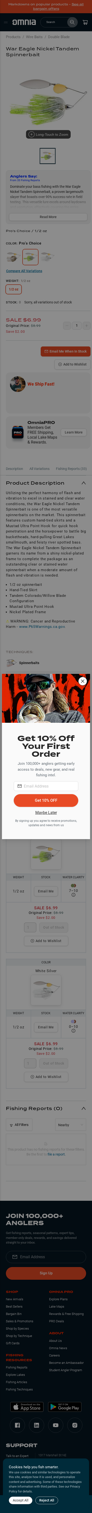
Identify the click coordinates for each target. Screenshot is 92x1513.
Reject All (46, 1500)
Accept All (20, 1500)
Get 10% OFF (46, 800)
